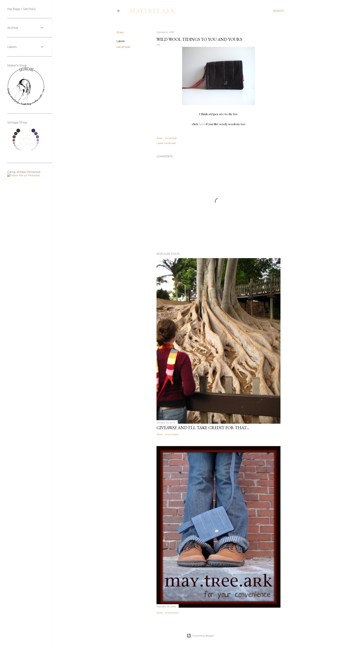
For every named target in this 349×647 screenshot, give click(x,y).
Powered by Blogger (203, 635)
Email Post (171, 138)
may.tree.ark (152, 11)
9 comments (171, 434)
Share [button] (120, 32)
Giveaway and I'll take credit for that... (203, 427)
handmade (123, 47)
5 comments (171, 612)
